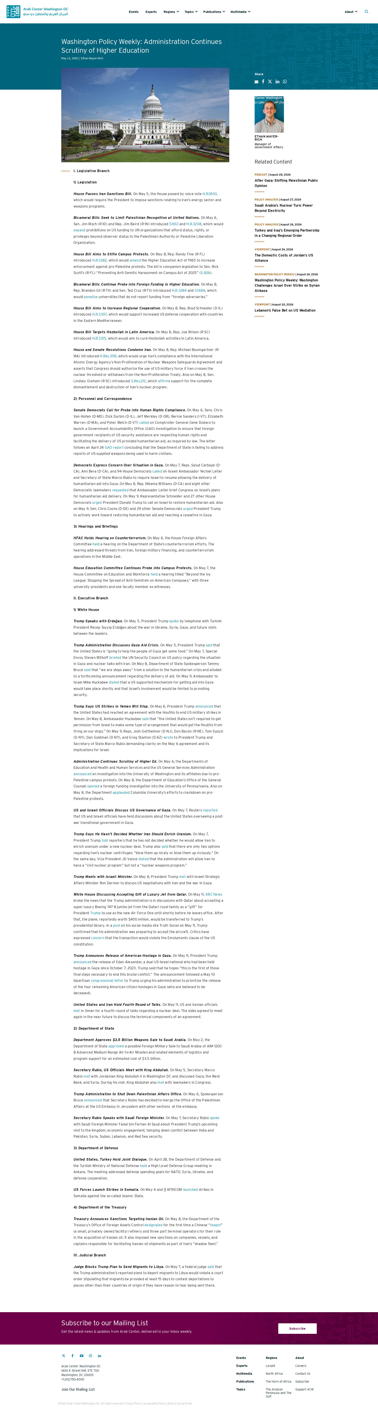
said (209, 645)
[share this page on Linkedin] (277, 83)
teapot (215, 1225)
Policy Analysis (266, 199)
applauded (121, 792)
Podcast (261, 174)
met (182, 877)
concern (97, 938)
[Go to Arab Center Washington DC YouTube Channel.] (81, 1356)
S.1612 (173, 224)
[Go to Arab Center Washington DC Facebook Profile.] (72, 1356)
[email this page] (256, 83)
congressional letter (107, 980)
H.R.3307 (99, 314)
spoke (174, 621)
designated (153, 1225)
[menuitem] (137, 11)
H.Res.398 (108, 356)
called (144, 422)
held (96, 544)
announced (204, 706)
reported (210, 810)
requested (120, 490)
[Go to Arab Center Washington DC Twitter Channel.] (63, 1356)
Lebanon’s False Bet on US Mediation (285, 310)
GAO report (114, 447)
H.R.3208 (193, 224)
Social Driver (184, 1403)
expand (79, 230)
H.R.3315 (99, 338)
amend (135, 260)
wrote (168, 737)
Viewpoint (262, 249)
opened (93, 786)
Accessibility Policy (154, 1403)
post (116, 925)
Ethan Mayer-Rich (266, 138)
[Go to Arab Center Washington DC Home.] (37, 11)
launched (190, 1190)
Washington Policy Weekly (275, 274)
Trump (95, 913)
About (349, 12)
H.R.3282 (99, 260)
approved (116, 1046)
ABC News (213, 894)
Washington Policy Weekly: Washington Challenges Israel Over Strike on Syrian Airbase (287, 285)
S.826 (205, 273)
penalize (91, 297)
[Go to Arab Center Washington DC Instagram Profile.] (90, 1356)
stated (114, 682)
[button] (367, 12)
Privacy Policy (133, 1403)
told (105, 840)
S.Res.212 (138, 381)
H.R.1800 (210, 194)
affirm (163, 381)
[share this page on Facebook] (263, 83)
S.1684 (200, 290)
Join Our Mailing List (78, 1389)
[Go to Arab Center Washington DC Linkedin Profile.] (99, 1356)
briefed (115, 658)
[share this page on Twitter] (270, 83)
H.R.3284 (179, 290)
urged (97, 503)
